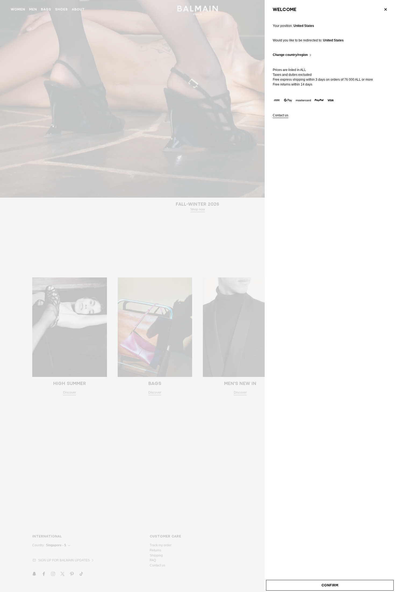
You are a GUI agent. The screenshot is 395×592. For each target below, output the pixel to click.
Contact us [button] (280, 115)
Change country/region (290, 55)
